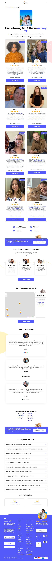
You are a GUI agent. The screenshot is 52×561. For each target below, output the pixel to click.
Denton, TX (20, 417)
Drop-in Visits (28, 541)
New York (19, 537)
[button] (7, 315)
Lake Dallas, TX (21, 415)
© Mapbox (32, 316)
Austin (19, 522)
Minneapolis (20, 535)
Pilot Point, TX (30, 418)
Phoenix (19, 543)
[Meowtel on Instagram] (46, 536)
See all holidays (29, 554)
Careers (27, 532)
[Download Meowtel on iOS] (44, 542)
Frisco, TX (20, 418)
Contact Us (37, 503)
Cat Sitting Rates (29, 526)
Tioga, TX (30, 420)
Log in (9, 543)
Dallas (19, 528)
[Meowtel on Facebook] (44, 536)
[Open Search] (46, 2)
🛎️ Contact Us (39, 544)
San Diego (20, 546)
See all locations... (21, 554)
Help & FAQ (28, 535)
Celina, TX (30, 415)
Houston (19, 531)
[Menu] (5, 2)
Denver (19, 530)
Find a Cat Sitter (26, 279)
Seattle (19, 550)
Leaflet (29, 316)
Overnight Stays (29, 543)
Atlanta (19, 520)
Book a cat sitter (9, 537)
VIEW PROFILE (15, 80)
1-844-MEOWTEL (15, 503)
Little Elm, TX (30, 417)
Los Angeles (20, 533)
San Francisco (20, 548)
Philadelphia (20, 541)
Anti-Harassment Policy (19, 558)
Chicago (19, 526)
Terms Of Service (6, 558)
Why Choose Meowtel (30, 528)
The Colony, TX (21, 413)
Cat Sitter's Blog (29, 537)
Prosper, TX (30, 413)
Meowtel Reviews (29, 530)
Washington (20, 552)
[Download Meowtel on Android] (46, 542)
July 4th (27, 548)
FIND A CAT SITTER (39, 242)
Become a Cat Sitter (41, 531)
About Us (28, 522)
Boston (19, 524)
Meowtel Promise (11, 242)
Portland (19, 544)
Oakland (19, 539)
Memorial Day (28, 546)
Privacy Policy (12, 558)
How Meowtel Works (30, 524)
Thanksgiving (28, 550)
